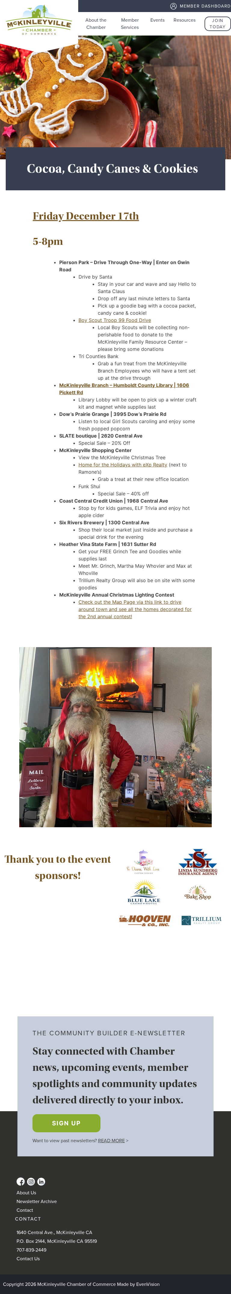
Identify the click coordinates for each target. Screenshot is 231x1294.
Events (157, 20)
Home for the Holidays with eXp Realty (123, 465)
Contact (25, 1210)
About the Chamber (95, 23)
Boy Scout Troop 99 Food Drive (115, 320)
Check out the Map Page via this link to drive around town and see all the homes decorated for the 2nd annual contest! (135, 609)
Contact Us (28, 1259)
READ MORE (111, 1141)
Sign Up (66, 1123)
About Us (26, 1193)
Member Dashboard (205, 6)
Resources (185, 20)
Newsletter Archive (37, 1202)
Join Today (218, 24)
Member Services (130, 23)
